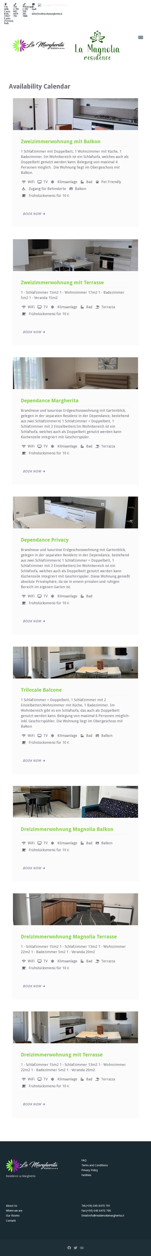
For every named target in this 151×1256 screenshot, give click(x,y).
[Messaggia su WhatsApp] (52, 14)
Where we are (14, 1210)
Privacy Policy (89, 1170)
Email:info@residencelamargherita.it (102, 1215)
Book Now (32, 214)
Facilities (86, 1175)
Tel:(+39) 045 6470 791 (95, 1205)
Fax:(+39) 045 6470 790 (96, 1210)
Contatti (11, 1220)
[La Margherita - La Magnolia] (65, 45)
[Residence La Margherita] (32, 1165)
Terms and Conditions (94, 1165)
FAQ (84, 1160)
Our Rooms (12, 1215)
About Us (11, 1205)
